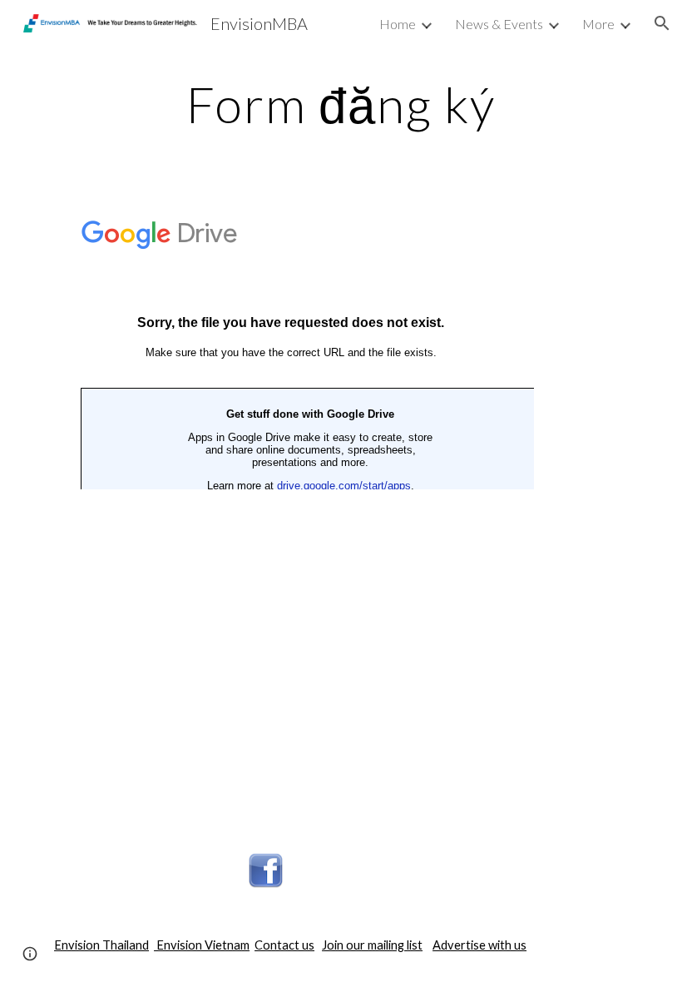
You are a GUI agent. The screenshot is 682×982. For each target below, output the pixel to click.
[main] (341, 104)
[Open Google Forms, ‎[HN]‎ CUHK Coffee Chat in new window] (502, 226)
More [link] (598, 24)
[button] (662, 23)
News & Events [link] (499, 24)
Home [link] (397, 24)
